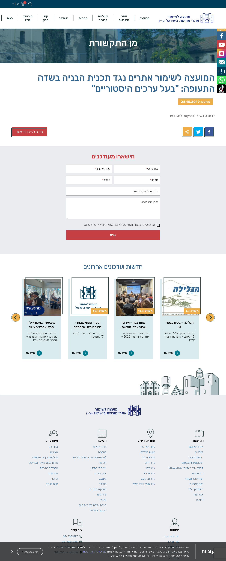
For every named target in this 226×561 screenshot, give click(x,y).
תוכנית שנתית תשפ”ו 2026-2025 (186, 468)
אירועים (54, 452)
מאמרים (102, 452)
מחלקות (199, 452)
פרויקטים (101, 494)
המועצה (144, 18)
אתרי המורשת (123, 18)
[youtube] (222, 42)
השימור (63, 18)
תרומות (54, 478)
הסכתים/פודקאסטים (193, 462)
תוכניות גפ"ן (27, 18)
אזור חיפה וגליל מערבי (143, 484)
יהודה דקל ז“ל (196, 489)
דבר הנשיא (198, 473)
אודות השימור (99, 446)
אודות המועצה (196, 446)
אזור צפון (150, 468)
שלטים (103, 499)
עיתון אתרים (100, 473)
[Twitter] (198, 132)
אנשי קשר (198, 494)
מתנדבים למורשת (49, 468)
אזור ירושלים (148, 457)
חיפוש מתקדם (148, 452)
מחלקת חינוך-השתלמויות (45, 457)
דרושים (200, 499)
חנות (10, 18)
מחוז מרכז (173, 541)
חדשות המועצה (196, 457)
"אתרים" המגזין (98, 468)
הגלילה (102, 484)
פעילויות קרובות (103, 18)
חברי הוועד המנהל (194, 478)
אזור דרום (150, 462)
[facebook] (222, 35)
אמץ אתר (53, 473)
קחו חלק (46, 18)
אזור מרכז (149, 473)
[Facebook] (209, 132)
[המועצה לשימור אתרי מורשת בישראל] (186, 18)
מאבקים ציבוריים (98, 489)
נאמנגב (102, 478)
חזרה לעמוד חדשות (30, 132)
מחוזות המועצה (171, 536)
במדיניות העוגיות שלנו (94, 551)
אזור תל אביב (148, 478)
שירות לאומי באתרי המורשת (43, 462)
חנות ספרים (52, 484)
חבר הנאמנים (196, 484)
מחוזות (83, 18)
